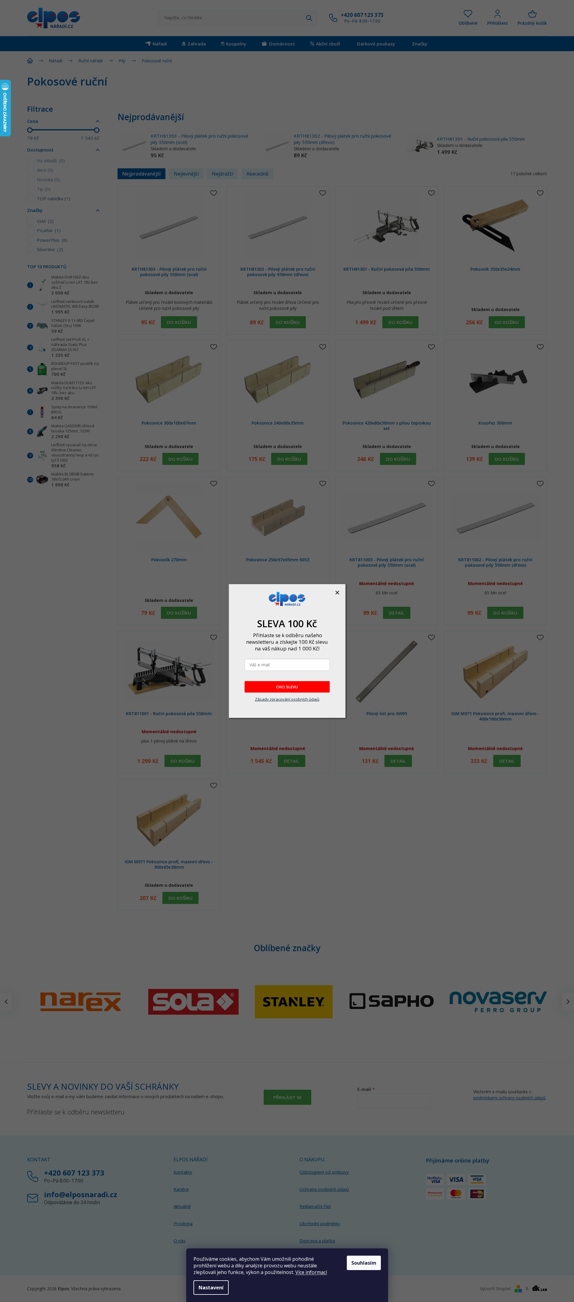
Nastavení (211, 1287)
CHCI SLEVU (287, 687)
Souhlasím (363, 1263)
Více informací (311, 1272)
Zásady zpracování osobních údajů (287, 699)
